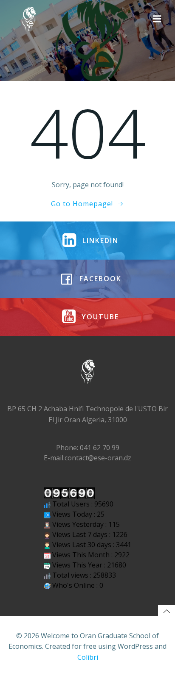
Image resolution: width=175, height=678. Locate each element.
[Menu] (157, 19)
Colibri (87, 657)
